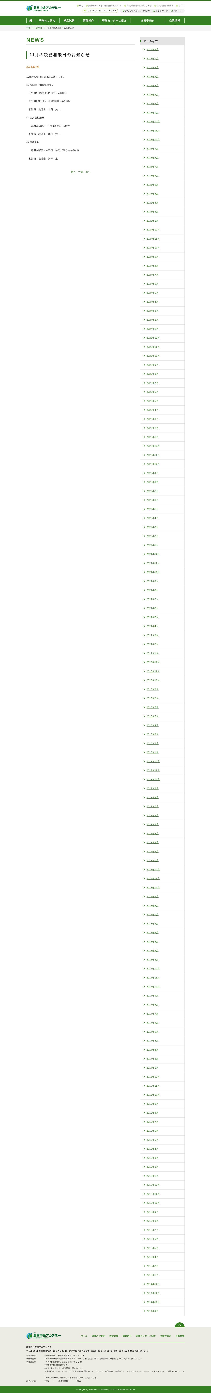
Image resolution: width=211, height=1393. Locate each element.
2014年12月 (153, 1284)
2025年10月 (153, 139)
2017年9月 (153, 995)
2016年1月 (153, 1176)
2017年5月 (153, 1031)
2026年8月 (153, 49)
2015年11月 (153, 1194)
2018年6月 (153, 923)
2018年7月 (153, 914)
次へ (88, 171)
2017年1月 (153, 1067)
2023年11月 (153, 347)
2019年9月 (153, 788)
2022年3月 (153, 527)
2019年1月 (153, 860)
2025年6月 (153, 175)
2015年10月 (153, 1203)
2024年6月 (153, 283)
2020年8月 (153, 698)
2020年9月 (153, 689)
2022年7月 (153, 491)
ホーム (84, 1336)
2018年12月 (153, 869)
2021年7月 (153, 599)
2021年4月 (153, 626)
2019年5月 (153, 824)
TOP (28, 28)
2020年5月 (153, 716)
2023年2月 (153, 428)
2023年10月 (153, 355)
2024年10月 (153, 247)
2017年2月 (153, 1058)
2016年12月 (153, 1076)
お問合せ (177, 11)
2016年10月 (153, 1094)
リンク (181, 5)
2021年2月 (153, 644)
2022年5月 (153, 509)
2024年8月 (153, 265)
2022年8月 (153, 482)
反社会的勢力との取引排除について (105, 5)
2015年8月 (153, 1221)
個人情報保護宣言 (165, 5)
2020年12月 (153, 662)
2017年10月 (153, 986)
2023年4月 (153, 410)
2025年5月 (153, 184)
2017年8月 (153, 1004)
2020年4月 (153, 725)
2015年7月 (153, 1230)
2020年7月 (153, 707)
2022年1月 (153, 545)
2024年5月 (153, 292)
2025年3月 (153, 202)
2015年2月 (153, 1266)
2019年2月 (153, 851)
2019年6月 (153, 815)
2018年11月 (153, 878)
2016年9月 (153, 1103)
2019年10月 (153, 779)
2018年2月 (153, 959)
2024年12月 (153, 229)
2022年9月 (153, 473)
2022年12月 (153, 446)
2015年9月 (153, 1212)
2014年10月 (153, 1302)
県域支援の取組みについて (137, 11)
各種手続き (148, 20)
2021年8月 (153, 590)
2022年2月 (153, 536)
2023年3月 (153, 419)
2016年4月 (153, 1148)
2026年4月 (153, 85)
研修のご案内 (47, 20)
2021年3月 (153, 635)
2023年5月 (153, 401)
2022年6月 (153, 500)
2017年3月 (153, 1049)
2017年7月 (153, 1013)
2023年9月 (153, 365)
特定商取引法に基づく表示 (139, 5)
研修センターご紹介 (114, 20)
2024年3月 (153, 311)
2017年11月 (153, 977)
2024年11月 (153, 238)
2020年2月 (153, 743)
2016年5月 (153, 1140)
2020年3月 (153, 734)
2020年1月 (153, 752)
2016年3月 (153, 1158)
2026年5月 (153, 76)
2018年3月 (153, 950)
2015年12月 (153, 1185)
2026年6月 (153, 67)
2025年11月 (153, 130)
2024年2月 (153, 319)
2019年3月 (153, 842)
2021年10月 (153, 572)
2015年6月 (153, 1239)
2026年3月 (153, 94)
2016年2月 (153, 1166)
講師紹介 (88, 20)
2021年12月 (153, 554)
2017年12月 (153, 968)
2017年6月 (153, 1022)
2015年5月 (153, 1248)
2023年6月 (153, 392)
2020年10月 (153, 680)
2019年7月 (153, 806)
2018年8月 (153, 905)
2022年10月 (153, 464)
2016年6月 (153, 1130)
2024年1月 (153, 329)
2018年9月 (153, 896)
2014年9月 (153, 1311)
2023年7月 (153, 383)
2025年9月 (153, 148)
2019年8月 (153, 797)
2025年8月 (153, 157)
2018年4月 (153, 941)
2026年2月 (153, 103)
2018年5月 (153, 932)
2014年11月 (153, 1293)
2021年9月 (153, 581)
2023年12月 (153, 337)
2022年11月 (153, 455)
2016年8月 (153, 1112)
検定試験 (69, 20)
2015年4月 (153, 1257)
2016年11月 (153, 1085)
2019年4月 (153, 833)
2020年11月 (153, 671)
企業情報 (174, 20)
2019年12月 (153, 761)
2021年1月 (153, 653)
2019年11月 (153, 770)
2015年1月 (153, 1275)
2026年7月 (153, 58)
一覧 (80, 171)
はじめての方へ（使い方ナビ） (102, 10)
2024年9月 (153, 256)
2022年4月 (153, 518)
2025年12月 (153, 121)
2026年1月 (153, 112)
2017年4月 (153, 1040)
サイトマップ (161, 11)
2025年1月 (153, 220)
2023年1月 (153, 437)
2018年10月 (153, 887)
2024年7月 (153, 274)
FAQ (81, 5)
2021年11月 (153, 563)
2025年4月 (153, 193)
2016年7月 (153, 1122)
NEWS (38, 28)
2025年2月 (153, 211)
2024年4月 (153, 301)
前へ (73, 171)
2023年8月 (153, 374)
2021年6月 (153, 608)
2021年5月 (153, 617)
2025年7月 (153, 166)
